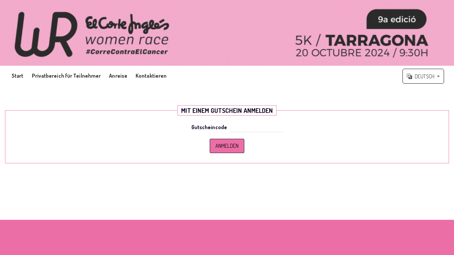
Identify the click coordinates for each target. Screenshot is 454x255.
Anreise (118, 75)
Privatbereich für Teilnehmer (66, 75)
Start (18, 75)
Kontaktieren (151, 75)
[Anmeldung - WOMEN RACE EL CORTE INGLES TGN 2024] (227, 33)
